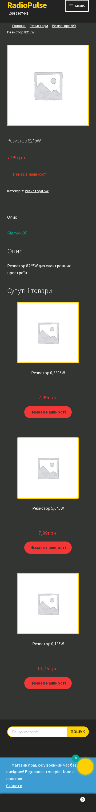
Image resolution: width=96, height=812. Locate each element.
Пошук (48, 803)
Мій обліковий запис (16, 803)
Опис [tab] (12, 217)
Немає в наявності (48, 412)
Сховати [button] (14, 785)
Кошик (73, 797)
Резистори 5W (64, 25)
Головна (19, 25)
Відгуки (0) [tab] (17, 232)
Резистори (39, 25)
